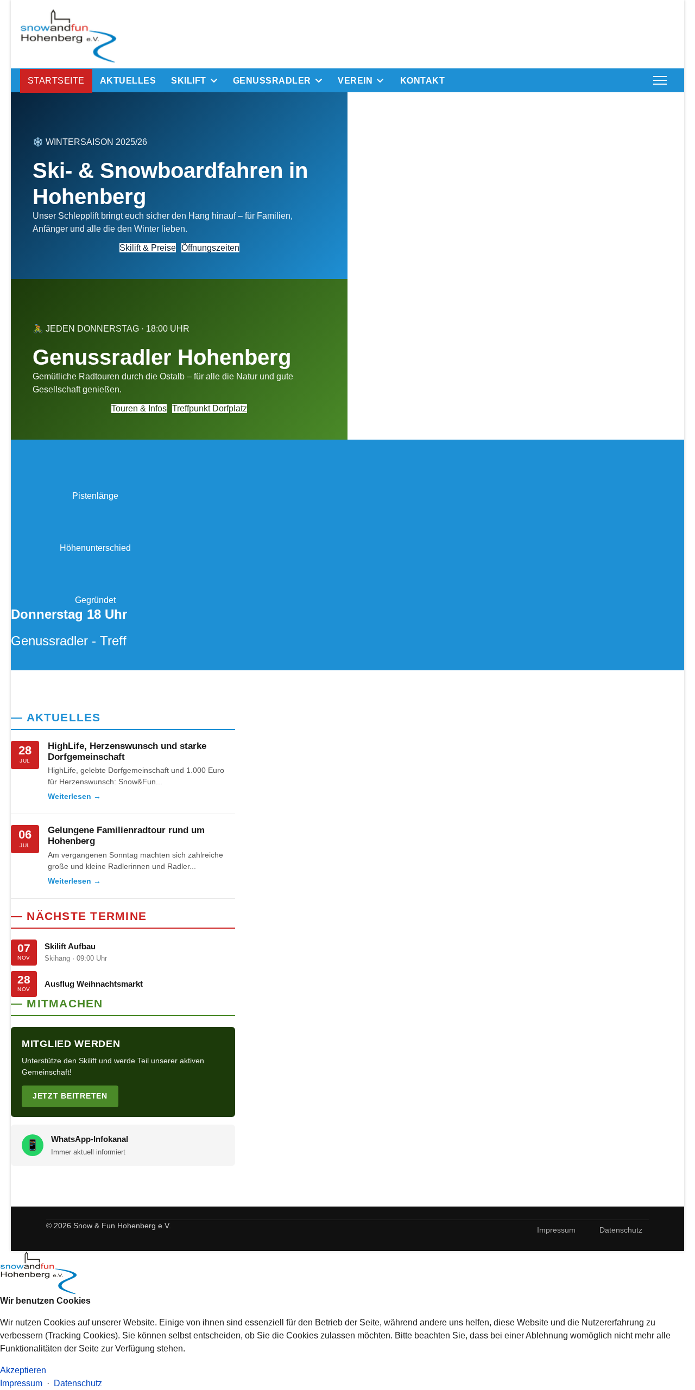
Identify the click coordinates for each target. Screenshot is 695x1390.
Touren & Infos (139, 408)
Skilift (188, 80)
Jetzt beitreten (70, 1095)
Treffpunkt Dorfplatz (209, 408)
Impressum (556, 1230)
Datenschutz (620, 1230)
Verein (355, 80)
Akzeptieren (23, 1370)
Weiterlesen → (74, 796)
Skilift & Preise (147, 247)
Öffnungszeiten (210, 247)
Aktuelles (128, 80)
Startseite (56, 80)
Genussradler (272, 80)
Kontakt (422, 80)
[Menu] (660, 80)
